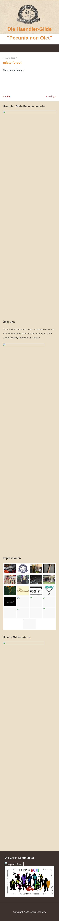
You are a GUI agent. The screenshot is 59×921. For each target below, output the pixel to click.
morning (50, 96)
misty (7, 96)
